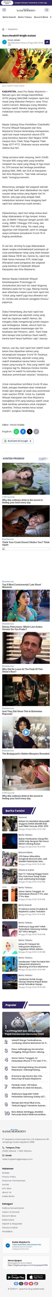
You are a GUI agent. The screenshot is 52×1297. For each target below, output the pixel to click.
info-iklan (6, 1188)
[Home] (3, 29)
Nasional (23, 817)
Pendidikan (7, 1231)
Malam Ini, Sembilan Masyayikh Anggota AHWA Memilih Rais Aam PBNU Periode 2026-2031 (34, 824)
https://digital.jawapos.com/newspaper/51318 (28, 1265)
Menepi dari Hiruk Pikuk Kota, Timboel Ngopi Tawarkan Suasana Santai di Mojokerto (29, 1105)
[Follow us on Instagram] (26, 1283)
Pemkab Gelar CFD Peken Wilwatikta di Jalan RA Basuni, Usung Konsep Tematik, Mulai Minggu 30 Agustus (27, 1089)
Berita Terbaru (25, 835)
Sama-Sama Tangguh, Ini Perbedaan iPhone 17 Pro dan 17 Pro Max (33, 894)
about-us (6, 1192)
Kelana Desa (8, 1219)
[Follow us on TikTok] (36, 1283)
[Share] (47, 42)
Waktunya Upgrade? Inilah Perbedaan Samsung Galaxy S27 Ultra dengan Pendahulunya (33, 930)
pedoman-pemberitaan (13, 1180)
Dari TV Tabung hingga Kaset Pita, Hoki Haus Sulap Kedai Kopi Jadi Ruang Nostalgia (33, 876)
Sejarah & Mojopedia (12, 1223)
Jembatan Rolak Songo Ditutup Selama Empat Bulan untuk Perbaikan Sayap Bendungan (33, 983)
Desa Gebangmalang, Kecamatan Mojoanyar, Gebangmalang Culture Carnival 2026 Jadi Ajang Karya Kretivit (29, 1071)
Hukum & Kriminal (10, 1212)
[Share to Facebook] (23, 431)
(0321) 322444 (9, 1151)
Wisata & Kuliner (26, 870)
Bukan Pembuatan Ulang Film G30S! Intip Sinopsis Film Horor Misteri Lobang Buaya (34, 841)
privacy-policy (9, 1176)
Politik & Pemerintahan (13, 1208)
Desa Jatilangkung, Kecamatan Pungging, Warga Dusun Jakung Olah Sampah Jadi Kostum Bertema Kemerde (28, 1053)
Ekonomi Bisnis (25, 852)
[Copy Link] (36, 431)
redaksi (5, 1172)
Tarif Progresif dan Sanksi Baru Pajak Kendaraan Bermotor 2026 (24, 1032)
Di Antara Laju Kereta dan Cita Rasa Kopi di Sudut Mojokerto (27, 1077)
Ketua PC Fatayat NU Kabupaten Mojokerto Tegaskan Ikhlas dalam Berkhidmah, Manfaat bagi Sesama (32, 949)
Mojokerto (13, 29)
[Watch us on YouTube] (31, 1283)
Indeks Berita (8, 1196)
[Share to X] (29, 431)
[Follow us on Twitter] (21, 1283)
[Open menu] (4, 9)
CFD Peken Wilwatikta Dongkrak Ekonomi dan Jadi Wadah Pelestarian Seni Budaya (33, 860)
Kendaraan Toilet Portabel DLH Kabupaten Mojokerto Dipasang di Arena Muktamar (34, 964)
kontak (5, 1184)
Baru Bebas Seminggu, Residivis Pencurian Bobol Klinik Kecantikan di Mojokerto (29, 1114)
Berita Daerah (25, 905)
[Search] (47, 10)
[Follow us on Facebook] (16, 1283)
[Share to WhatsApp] (16, 431)
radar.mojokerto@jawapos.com (17, 1159)
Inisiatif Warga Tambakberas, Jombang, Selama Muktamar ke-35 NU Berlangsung (30, 1043)
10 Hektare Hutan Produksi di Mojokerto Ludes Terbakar (33, 910)
